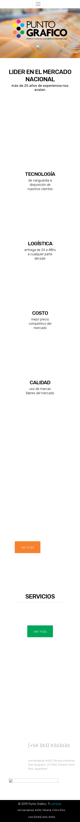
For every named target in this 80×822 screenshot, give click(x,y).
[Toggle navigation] (38, 4)
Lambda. (56, 804)
